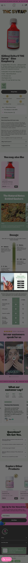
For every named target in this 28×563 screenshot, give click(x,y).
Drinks (21, 287)
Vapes (21, 283)
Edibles (21, 285)
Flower (21, 281)
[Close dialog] (26, 273)
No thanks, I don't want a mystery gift (20, 289)
